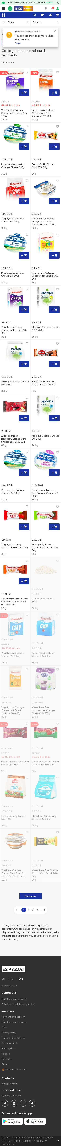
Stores (5, 1064)
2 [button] (28, 909)
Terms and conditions (13, 1037)
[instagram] (14, 1103)
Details (49, 2)
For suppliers (8, 1048)
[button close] (57, 3)
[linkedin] (23, 1103)
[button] (45, 8)
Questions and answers (14, 998)
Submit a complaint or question (18, 1004)
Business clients (10, 1043)
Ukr (3, 978)
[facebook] (5, 1103)
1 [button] (23, 909)
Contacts (6, 1058)
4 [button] (37, 909)
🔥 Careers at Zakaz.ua (14, 1069)
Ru (12, 978)
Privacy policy (9, 1032)
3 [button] (33, 909)
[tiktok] (32, 1103)
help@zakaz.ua (10, 1083)
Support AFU (8, 985)
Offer (4, 1027)
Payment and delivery (13, 1016)
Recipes (6, 1053)
